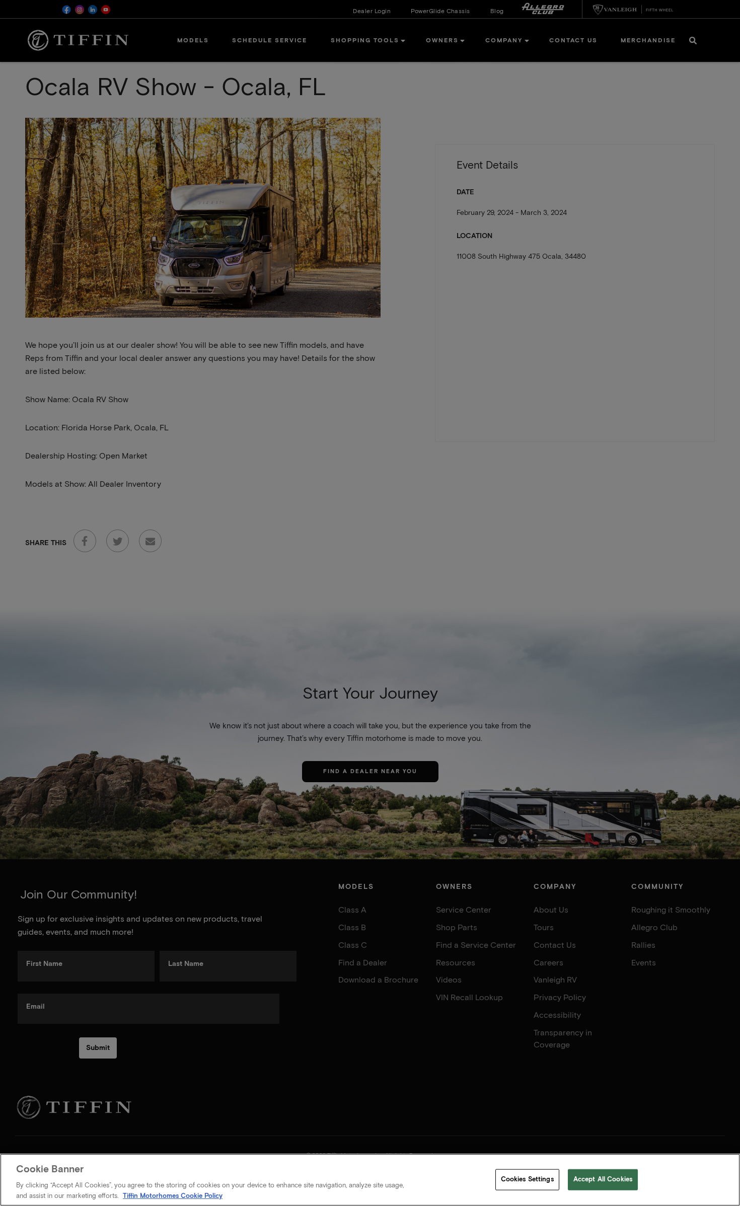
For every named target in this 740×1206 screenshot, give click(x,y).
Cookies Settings (527, 1179)
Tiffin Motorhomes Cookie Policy (173, 1195)
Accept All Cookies (602, 1179)
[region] (370, 1180)
